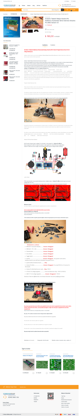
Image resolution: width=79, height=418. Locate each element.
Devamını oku (59, 373)
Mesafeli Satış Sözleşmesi (66, 399)
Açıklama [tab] (45, 45)
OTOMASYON (14, 14)
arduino (57, 340)
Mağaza (67, 1)
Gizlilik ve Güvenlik (65, 407)
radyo (65, 340)
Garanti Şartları (64, 401)
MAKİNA (35, 397)
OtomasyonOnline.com (7, 1)
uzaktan (68, 340)
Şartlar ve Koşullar (64, 405)
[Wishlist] (67, 9)
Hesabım (74, 1)
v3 (70, 340)
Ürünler (23, 5)
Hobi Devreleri (24, 14)
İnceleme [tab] (53, 45)
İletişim (28, 5)
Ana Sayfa (5, 14)
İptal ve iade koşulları (65, 403)
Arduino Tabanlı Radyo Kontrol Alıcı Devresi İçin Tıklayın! (35, 60)
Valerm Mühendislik (8, 414)
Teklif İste (44, 5)
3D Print (38, 5)
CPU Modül (25, 353)
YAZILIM (35, 401)
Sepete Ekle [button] (32, 373)
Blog (34, 5)
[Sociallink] (5, 408)
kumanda (61, 340)
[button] (42, 18)
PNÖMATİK (36, 399)
